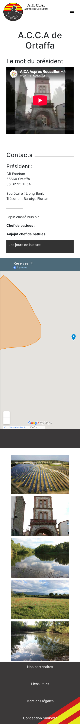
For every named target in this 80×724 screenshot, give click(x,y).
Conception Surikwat (40, 718)
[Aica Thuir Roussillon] (25, 12)
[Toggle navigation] (72, 11)
